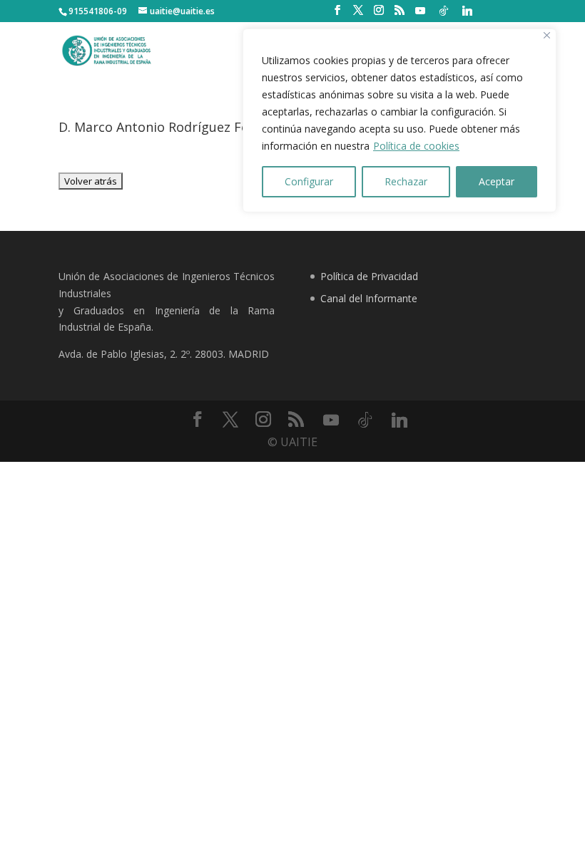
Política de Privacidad (369, 276)
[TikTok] (444, 11)
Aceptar (496, 181)
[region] (399, 120)
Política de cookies (416, 146)
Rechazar (406, 181)
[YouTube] (420, 11)
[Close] (547, 35)
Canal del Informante (368, 298)
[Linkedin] (467, 11)
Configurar (309, 181)
